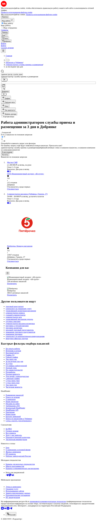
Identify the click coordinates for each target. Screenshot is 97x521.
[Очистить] (4, 80)
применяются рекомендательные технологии (48, 501)
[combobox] (12, 74)
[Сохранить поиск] (3, 86)
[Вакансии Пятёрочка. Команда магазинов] (51, 224)
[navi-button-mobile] (3, 51)
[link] (5, 38)
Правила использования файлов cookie (41, 15)
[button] (3, 43)
